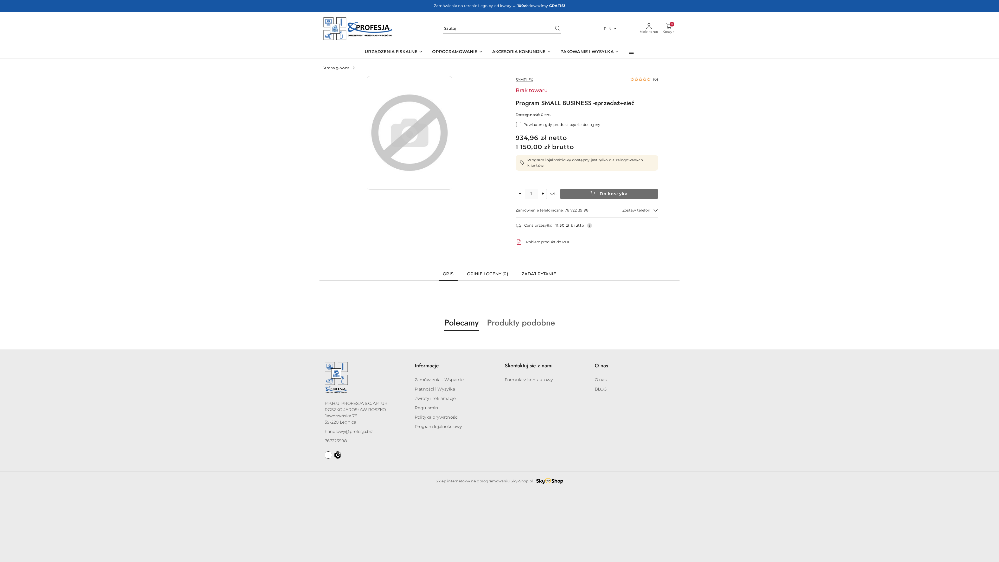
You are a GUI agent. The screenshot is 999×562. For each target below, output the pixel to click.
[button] (631, 52)
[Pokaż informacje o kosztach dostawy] (589, 225)
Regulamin (426, 407)
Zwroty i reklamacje (435, 398)
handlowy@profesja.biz (349, 431)
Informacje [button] (427, 365)
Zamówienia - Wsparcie (439, 379)
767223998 (336, 440)
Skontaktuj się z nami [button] (529, 365)
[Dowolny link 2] (337, 455)
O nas (601, 379)
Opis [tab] (448, 273)
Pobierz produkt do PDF (548, 242)
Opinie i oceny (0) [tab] (487, 273)
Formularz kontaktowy (529, 379)
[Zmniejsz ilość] (520, 194)
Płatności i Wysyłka (435, 389)
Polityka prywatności (436, 417)
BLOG (601, 389)
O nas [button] (601, 365)
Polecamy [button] (461, 323)
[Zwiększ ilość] (543, 194)
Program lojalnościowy (438, 426)
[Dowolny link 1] (328, 455)
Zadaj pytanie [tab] (539, 273)
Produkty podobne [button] (521, 323)
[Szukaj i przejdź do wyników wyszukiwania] (557, 29)
